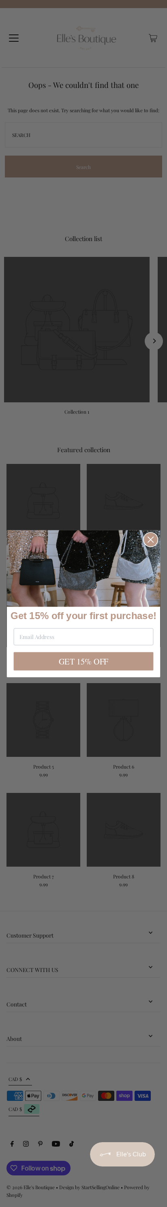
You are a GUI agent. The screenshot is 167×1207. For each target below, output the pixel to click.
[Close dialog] (151, 540)
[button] (83, 568)
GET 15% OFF (84, 661)
